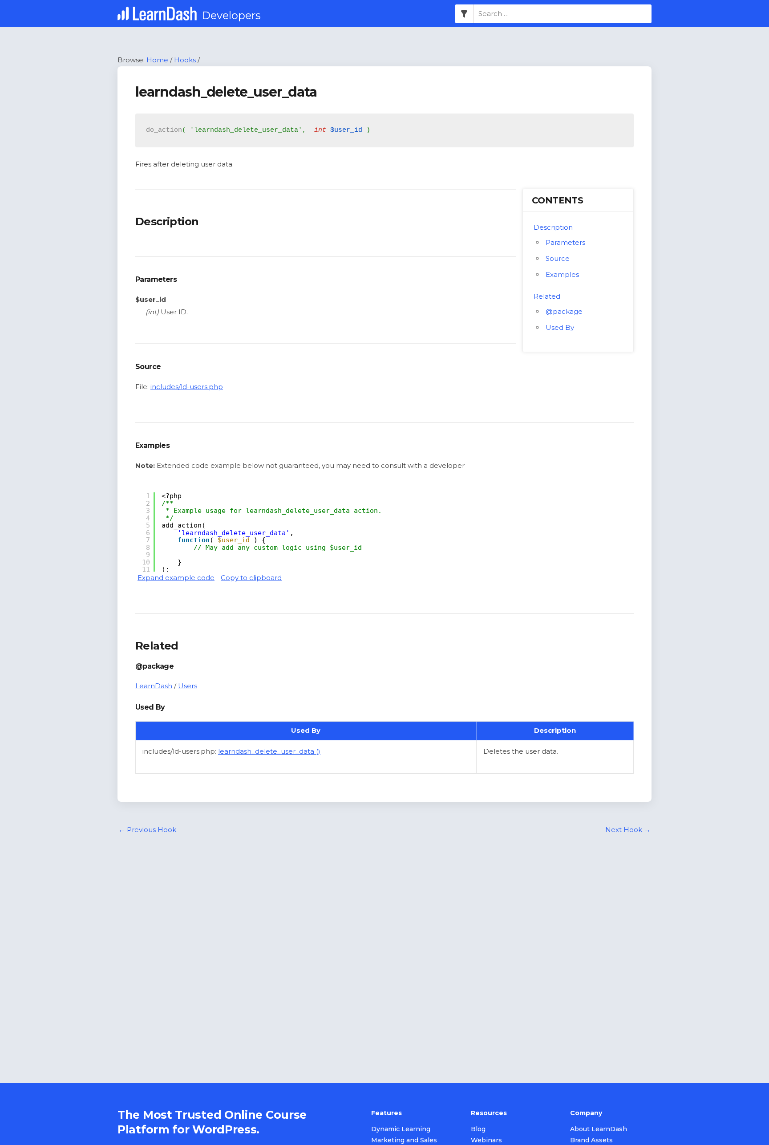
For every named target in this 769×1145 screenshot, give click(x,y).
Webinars (486, 1140)
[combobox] (563, 13)
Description (553, 227)
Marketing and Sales (404, 1140)
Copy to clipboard (251, 577)
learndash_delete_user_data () (269, 751)
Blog (478, 1129)
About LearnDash (598, 1129)
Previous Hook (147, 829)
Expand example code (176, 577)
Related (547, 296)
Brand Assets (591, 1140)
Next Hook (628, 829)
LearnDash (153, 686)
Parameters (565, 242)
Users (187, 686)
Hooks (185, 60)
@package (564, 311)
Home (157, 60)
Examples (562, 274)
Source (558, 258)
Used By (560, 327)
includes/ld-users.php (186, 386)
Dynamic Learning (400, 1129)
